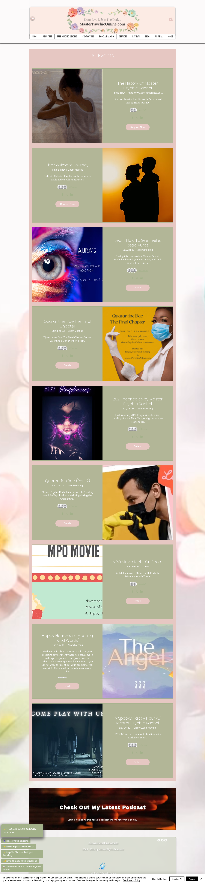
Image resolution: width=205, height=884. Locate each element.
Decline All (177, 878)
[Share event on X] (137, 118)
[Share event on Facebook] (132, 117)
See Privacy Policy (131, 880)
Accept (192, 878)
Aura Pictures (109, 873)
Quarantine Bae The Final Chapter (67, 324)
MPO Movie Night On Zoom (138, 562)
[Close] (201, 879)
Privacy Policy (111, 842)
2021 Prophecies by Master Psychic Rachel (138, 401)
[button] (171, 19)
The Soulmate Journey (67, 165)
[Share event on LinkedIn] (141, 117)
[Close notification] (40, 827)
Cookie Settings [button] (159, 878)
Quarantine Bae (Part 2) (67, 481)
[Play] (32, 18)
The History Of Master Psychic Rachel (138, 86)
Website (95, 873)
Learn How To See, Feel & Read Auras (138, 243)
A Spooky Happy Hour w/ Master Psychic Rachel (138, 721)
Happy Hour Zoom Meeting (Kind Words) (67, 638)
